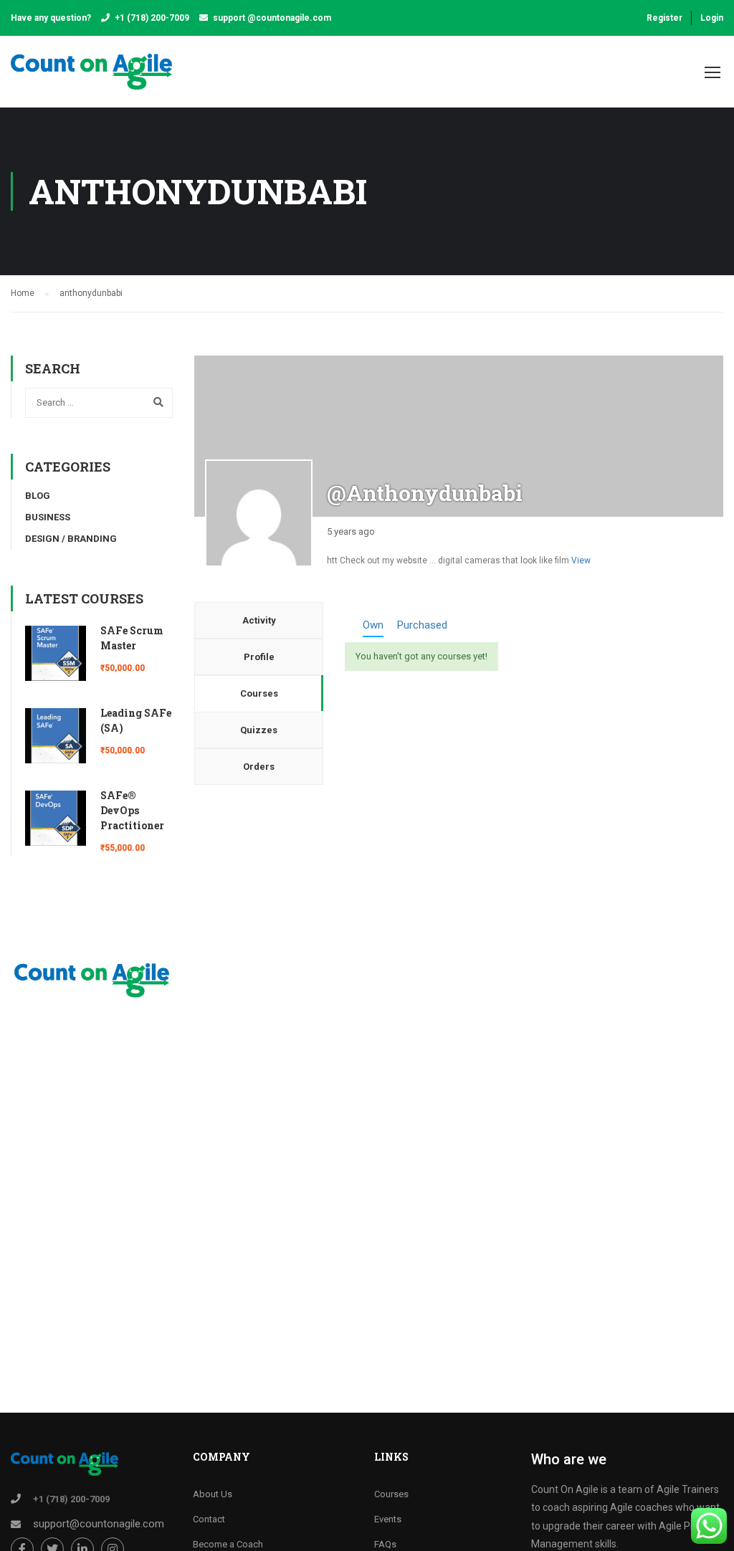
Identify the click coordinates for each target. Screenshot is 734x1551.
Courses (259, 693)
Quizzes (258, 730)
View (581, 560)
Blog (37, 495)
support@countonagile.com (98, 1523)
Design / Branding (71, 538)
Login (711, 18)
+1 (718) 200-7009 (152, 18)
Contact (209, 1519)
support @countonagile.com (272, 18)
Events (387, 1519)
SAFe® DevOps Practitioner (132, 810)
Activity (259, 620)
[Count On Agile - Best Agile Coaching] (91, 79)
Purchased (422, 625)
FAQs (385, 1544)
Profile (259, 657)
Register (664, 18)
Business (47, 517)
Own (373, 625)
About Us (212, 1494)
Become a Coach (228, 1544)
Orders (259, 766)
